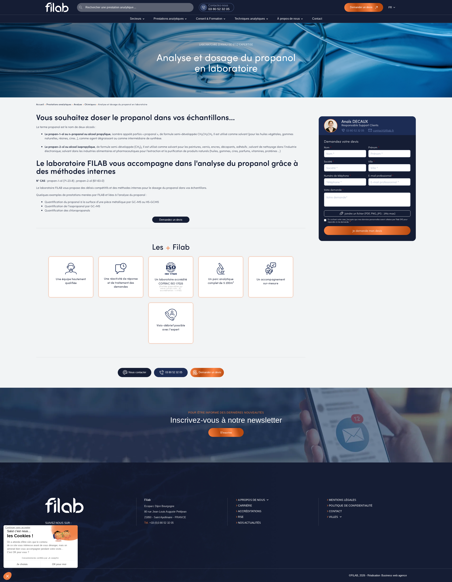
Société (329, 161)
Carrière (245, 505)
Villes (333, 516)
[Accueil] (57, 7)
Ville (371, 161)
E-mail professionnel (380, 175)
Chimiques (90, 104)
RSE (240, 516)
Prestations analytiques (58, 104)
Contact (335, 511)
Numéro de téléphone (337, 175)
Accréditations (249, 511)
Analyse (78, 104)
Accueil (40, 104)
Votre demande (334, 189)
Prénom (373, 147)
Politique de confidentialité (350, 505)
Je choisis (22, 564)
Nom (327, 147)
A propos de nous (251, 499)
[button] (7, 576)
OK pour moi (59, 564)
